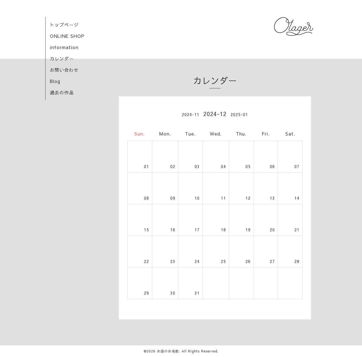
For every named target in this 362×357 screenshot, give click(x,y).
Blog (55, 81)
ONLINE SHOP (67, 36)
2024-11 (190, 114)
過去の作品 (62, 92)
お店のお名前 (168, 351)
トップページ (64, 24)
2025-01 (239, 114)
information (64, 47)
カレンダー (62, 58)
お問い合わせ (64, 70)
